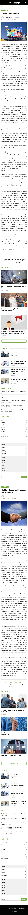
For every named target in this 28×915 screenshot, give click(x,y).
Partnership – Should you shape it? (11, 755)
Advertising (4, 10)
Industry (3, 429)
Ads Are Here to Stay (19, 684)
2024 (3, 460)
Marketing (3, 431)
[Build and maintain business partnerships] (14, 525)
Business (3, 422)
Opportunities (4, 436)
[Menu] (2, 2)
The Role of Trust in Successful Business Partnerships (16, 353)
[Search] (26, 2)
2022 (3, 465)
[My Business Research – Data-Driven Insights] (14, 2)
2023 (3, 463)
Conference (4, 425)
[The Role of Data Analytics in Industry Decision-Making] (5, 363)
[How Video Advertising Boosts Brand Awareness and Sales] (14, 300)
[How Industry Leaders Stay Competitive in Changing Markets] (5, 371)
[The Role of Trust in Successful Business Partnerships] (5, 354)
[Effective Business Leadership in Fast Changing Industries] (5, 381)
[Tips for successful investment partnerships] (14, 724)
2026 (3, 444)
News (2, 434)
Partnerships (4, 438)
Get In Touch (14, 911)
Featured (3, 427)
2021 (3, 468)
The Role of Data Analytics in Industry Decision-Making (13, 396)
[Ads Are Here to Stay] (14, 40)
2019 (3, 471)
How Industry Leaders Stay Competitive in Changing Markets (18, 371)
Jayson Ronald (9, 17)
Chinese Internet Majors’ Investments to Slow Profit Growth (20, 261)
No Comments (6, 19)
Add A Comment (14, 341)
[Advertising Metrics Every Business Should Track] (14, 277)
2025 (3, 457)
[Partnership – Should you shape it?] (14, 746)
